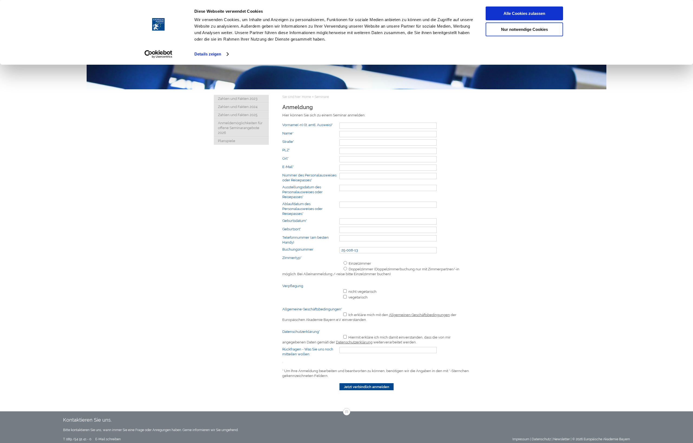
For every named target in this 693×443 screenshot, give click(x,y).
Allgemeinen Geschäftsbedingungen (419, 315)
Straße (288, 142)
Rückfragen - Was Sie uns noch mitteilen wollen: (307, 351)
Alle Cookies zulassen (524, 13)
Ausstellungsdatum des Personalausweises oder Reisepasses (302, 192)
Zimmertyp (292, 258)
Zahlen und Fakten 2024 (237, 107)
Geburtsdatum (294, 221)
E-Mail (288, 167)
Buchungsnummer (297, 249)
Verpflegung (292, 286)
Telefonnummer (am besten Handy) (305, 239)
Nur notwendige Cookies (524, 29)
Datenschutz (541, 439)
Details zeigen (207, 54)
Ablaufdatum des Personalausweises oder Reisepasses (302, 209)
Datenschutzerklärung (301, 332)
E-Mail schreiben (107, 439)
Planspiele (226, 141)
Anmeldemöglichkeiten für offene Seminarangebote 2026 (240, 128)
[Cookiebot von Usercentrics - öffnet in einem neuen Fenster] (158, 54)
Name (287, 133)
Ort (285, 158)
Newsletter (561, 439)
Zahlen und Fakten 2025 (237, 115)
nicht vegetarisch (362, 292)
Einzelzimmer (359, 263)
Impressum (520, 439)
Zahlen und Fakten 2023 (237, 99)
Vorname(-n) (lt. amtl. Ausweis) (307, 125)
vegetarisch (358, 297)
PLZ (286, 150)
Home (306, 97)
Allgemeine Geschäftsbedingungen (312, 309)
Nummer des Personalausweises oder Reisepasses (309, 177)
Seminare (322, 97)
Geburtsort (291, 229)
